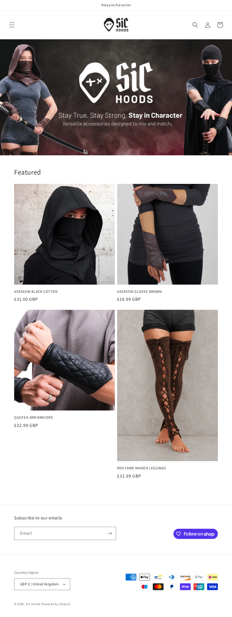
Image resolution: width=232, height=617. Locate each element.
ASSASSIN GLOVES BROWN (139, 291)
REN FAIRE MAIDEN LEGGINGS (141, 468)
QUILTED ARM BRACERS (33, 417)
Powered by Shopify (56, 604)
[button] (12, 25)
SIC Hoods (33, 604)
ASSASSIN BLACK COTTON (36, 291)
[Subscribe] (109, 533)
